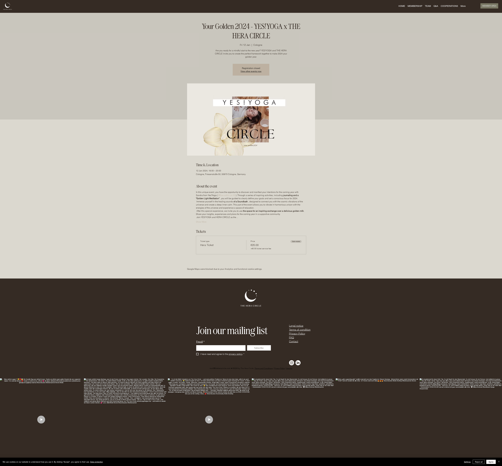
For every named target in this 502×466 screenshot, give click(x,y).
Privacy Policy (297, 333)
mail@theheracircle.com (220, 368)
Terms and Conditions (264, 368)
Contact (293, 341)
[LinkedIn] (298, 362)
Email (200, 342)
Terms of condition (299, 329)
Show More (201, 221)
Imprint (289, 368)
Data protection (96, 462)
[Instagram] (291, 362)
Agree (491, 462)
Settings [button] (467, 462)
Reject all (479, 462)
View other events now (251, 71)
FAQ (291, 337)
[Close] (498, 462)
